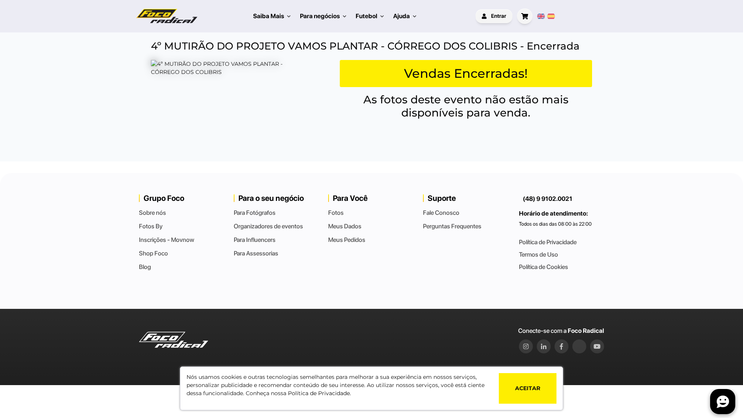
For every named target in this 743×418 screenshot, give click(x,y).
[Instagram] (526, 346)
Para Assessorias (256, 253)
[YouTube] (597, 346)
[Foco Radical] (166, 16)
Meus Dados (344, 226)
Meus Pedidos (346, 239)
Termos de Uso (538, 254)
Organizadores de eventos (268, 226)
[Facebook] (561, 346)
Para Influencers (255, 239)
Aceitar (527, 388)
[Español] (551, 16)
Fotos (336, 212)
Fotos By (151, 226)
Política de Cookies (543, 267)
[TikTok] (579, 346)
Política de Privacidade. (319, 393)
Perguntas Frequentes (452, 226)
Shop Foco (153, 253)
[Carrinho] (524, 16)
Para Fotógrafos (255, 212)
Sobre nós (152, 212)
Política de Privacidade (548, 242)
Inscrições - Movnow (166, 239)
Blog (145, 267)
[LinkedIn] (544, 346)
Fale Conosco (441, 212)
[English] (541, 16)
